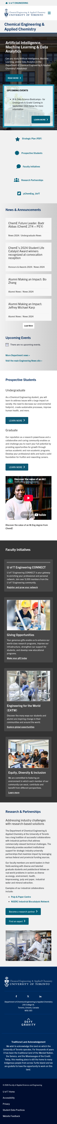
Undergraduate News (31, 235)
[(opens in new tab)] (28, 614)
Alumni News (14, 291)
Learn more (22, 792)
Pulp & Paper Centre (21, 896)
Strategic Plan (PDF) (32, 138)
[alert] (28, 344)
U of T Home (9, 1091)
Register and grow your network (28, 587)
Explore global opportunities (28, 726)
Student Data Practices (14, 1109)
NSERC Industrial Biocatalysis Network (30, 901)
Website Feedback (11, 1116)
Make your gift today (26, 658)
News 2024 (13, 235)
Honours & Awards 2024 (20, 266)
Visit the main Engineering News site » (24, 360)
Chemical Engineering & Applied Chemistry (24, 26)
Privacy (6, 1103)
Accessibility (9, 1097)
